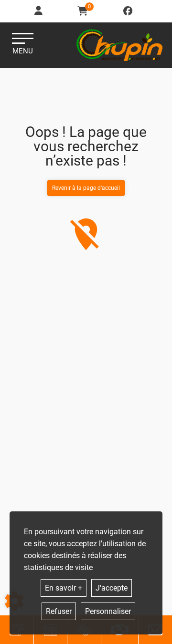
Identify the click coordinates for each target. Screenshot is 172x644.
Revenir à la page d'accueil (86, 188)
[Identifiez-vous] (39, 11)
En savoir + (63, 587)
